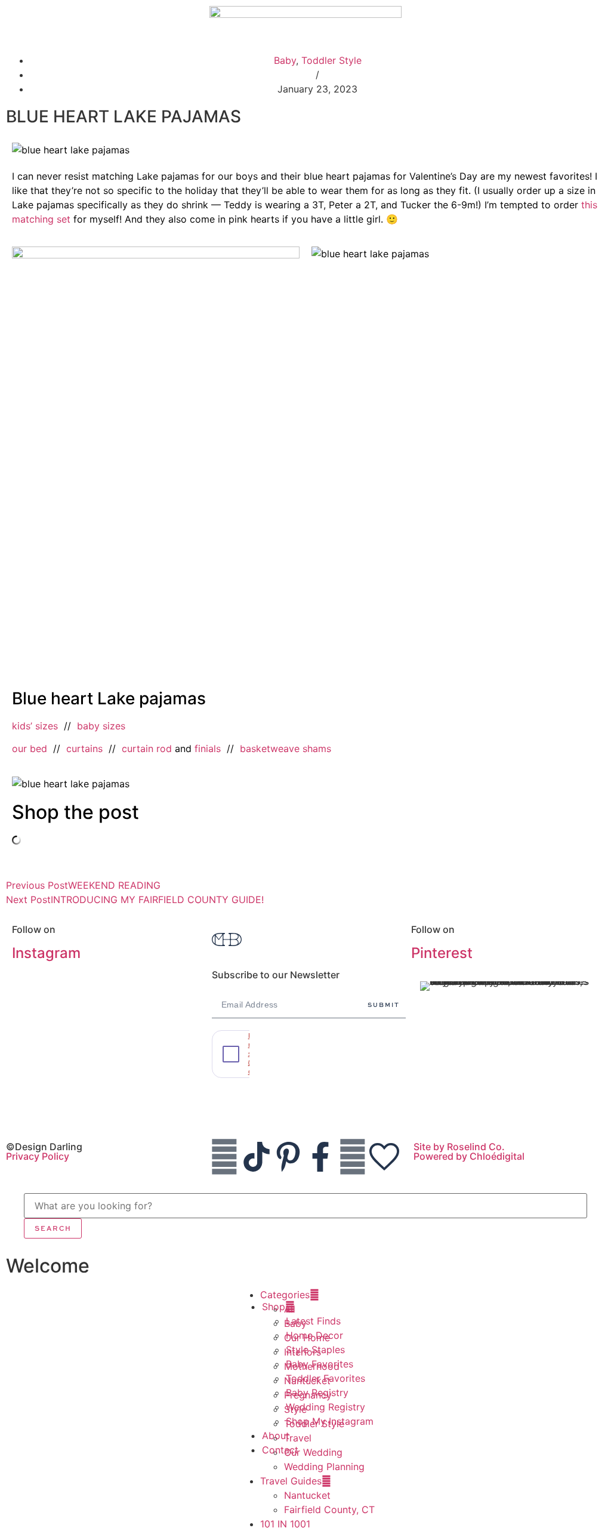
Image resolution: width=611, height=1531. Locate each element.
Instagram (46, 953)
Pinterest (442, 953)
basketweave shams (285, 748)
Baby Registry (317, 1392)
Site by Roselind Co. (459, 1147)
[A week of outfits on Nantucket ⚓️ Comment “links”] (106, 999)
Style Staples (315, 1350)
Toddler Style (331, 60)
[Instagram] (224, 1157)
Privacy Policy (37, 1156)
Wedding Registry (325, 1407)
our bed (29, 748)
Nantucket (307, 1495)
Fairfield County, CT (329, 1509)
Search (53, 1228)
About (275, 1435)
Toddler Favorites (325, 1378)
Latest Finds (313, 1321)
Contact (280, 1450)
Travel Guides (291, 1481)
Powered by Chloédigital (468, 1156)
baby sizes (101, 726)
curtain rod (147, 748)
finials (208, 748)
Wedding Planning (324, 1467)
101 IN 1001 (285, 1524)
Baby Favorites (319, 1364)
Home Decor (314, 1335)
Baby (285, 60)
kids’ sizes (35, 726)
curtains (84, 748)
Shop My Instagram (330, 1421)
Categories (285, 1295)
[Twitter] (353, 1157)
